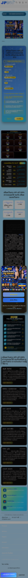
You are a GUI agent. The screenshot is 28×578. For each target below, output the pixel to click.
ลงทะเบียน (13, 300)
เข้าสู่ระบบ (13, 294)
